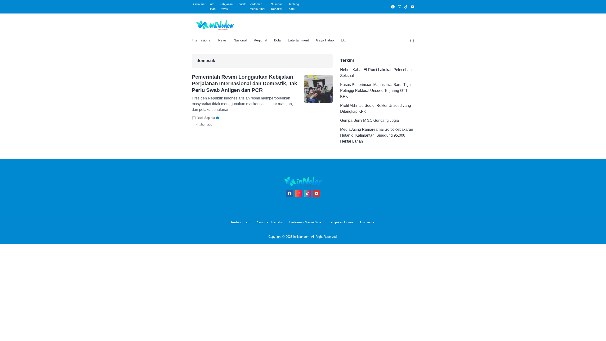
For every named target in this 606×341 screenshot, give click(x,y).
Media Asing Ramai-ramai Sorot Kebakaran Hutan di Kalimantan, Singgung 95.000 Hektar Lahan (376, 135)
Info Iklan (212, 7)
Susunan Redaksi (277, 7)
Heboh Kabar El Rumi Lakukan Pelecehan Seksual (376, 73)
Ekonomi (347, 40)
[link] (392, 7)
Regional (260, 40)
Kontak (241, 4)
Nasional (240, 40)
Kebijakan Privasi (226, 7)
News (222, 40)
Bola (277, 40)
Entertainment (298, 40)
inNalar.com (301, 236)
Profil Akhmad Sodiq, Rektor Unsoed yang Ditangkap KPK (375, 108)
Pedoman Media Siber (257, 7)
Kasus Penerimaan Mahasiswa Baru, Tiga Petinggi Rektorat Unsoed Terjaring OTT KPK (375, 91)
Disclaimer (198, 4)
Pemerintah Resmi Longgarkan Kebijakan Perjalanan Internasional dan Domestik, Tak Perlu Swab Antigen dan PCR (244, 83)
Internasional (201, 40)
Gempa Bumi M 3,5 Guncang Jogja (369, 120)
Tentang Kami (294, 7)
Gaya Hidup (325, 40)
